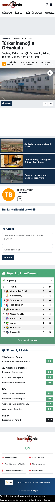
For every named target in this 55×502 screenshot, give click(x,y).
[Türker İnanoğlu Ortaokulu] (27, 84)
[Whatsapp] (27, 448)
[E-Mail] (19, 198)
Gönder (8, 257)
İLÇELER (19, 13)
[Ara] (47, 5)
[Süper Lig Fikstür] (51, 350)
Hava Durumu (11, 458)
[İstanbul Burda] (12, 5)
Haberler (6, 38)
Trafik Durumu (38, 458)
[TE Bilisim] (8, 195)
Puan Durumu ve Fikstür (15, 464)
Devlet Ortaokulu (22, 38)
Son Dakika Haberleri (14, 471)
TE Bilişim (34, 491)
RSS (10, 482)
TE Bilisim (22, 193)
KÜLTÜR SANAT (34, 13)
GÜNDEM (7, 13)
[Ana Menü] (51, 5)
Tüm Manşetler (38, 464)
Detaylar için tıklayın (28, 340)
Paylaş (8, 103)
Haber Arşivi (37, 471)
